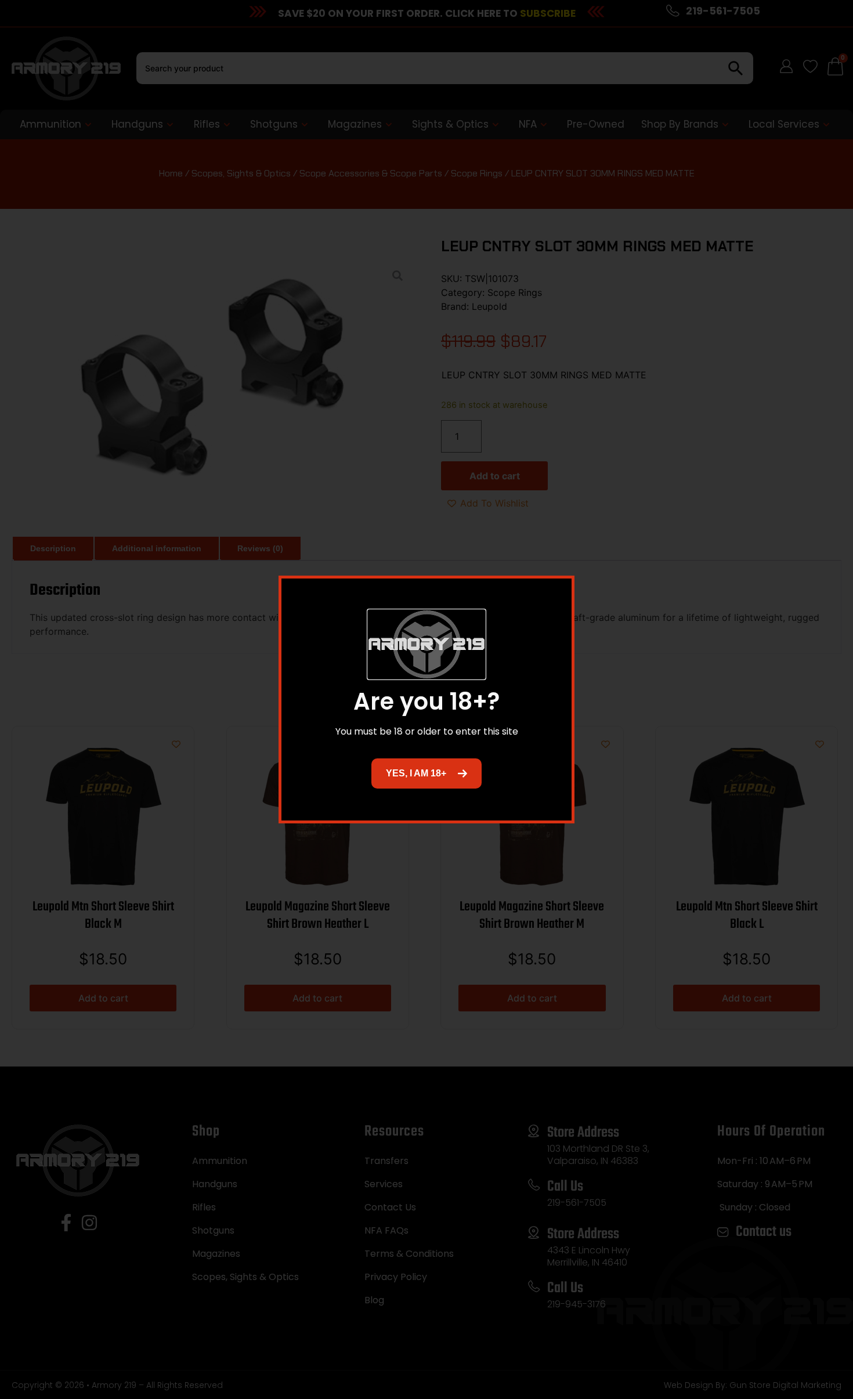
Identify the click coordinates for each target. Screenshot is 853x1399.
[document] (426, 699)
